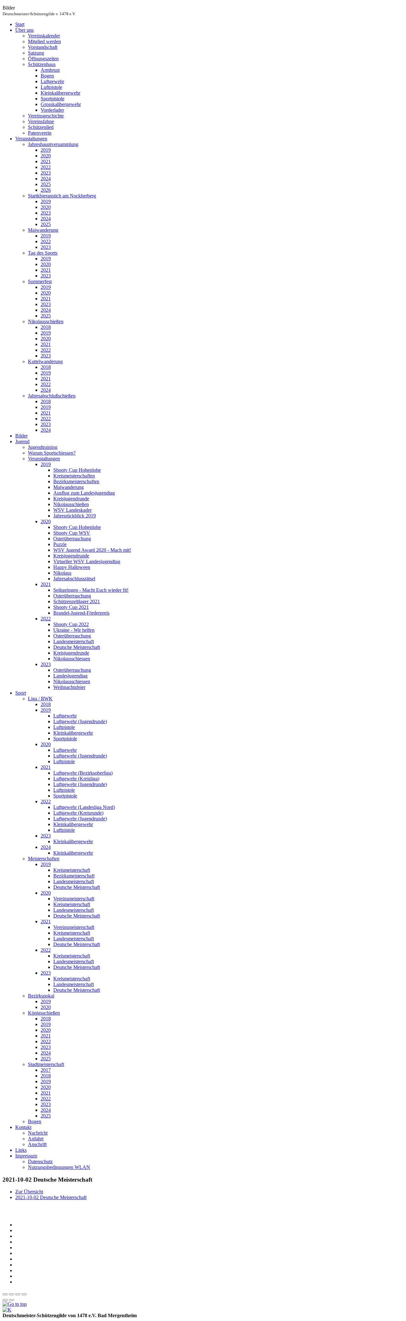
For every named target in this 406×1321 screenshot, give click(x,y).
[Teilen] (11, 1294)
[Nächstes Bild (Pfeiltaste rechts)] (11, 1300)
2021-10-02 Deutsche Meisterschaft (51, 1197)
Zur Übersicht (29, 1191)
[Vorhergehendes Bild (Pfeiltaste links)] (5, 1300)
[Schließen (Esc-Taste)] (5, 1294)
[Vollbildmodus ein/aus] (17, 1294)
